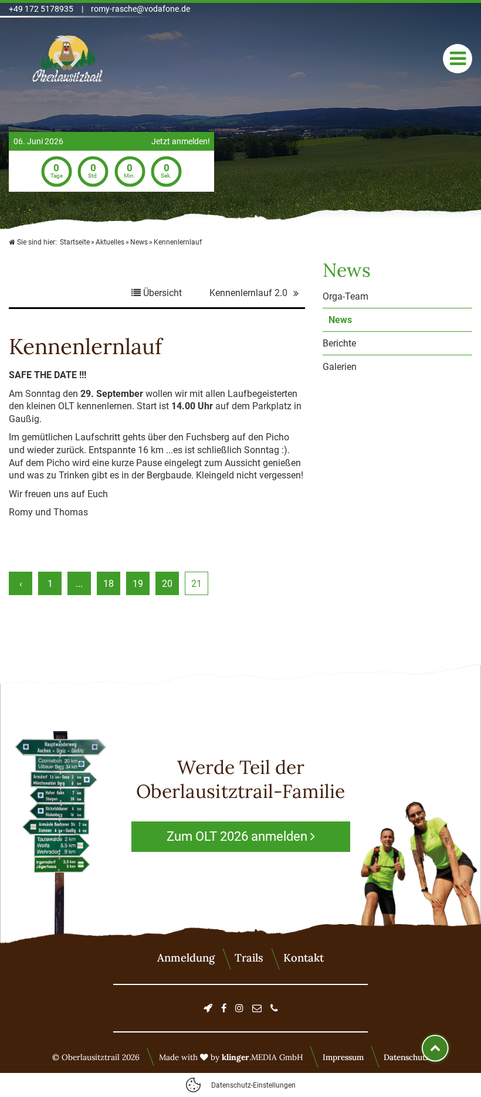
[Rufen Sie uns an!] (274, 1008)
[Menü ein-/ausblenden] (457, 58)
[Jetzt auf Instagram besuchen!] (239, 1008)
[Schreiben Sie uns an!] (257, 1008)
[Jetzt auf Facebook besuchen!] (223, 1008)
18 (108, 583)
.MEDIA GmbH (262, 1057)
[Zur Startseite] (67, 58)
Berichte (339, 343)
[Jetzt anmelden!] (208, 1008)
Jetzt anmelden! (180, 142)
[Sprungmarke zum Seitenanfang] (435, 1048)
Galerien (340, 366)
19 (138, 583)
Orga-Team (345, 296)
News (340, 319)
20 (167, 583)
